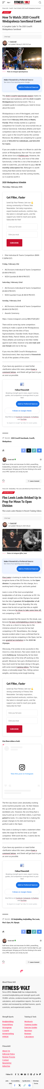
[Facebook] (15, 1074)
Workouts (28, 1021)
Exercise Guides (30, 1027)
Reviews (27, 1033)
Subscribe (14, 243)
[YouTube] (21, 1074)
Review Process (8, 1057)
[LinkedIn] (37, 1074)
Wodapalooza (6, 441)
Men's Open (6, 923)
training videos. (22, 667)
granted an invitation (14, 640)
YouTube (24, 419)
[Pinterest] (31, 1074)
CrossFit (7, 12)
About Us (6, 1051)
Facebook (19, 417)
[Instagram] (41, 459)
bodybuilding (27, 919)
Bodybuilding (8, 492)
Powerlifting (7, 1024)
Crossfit (31, 438)
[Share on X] (19, 1085)
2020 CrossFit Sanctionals (19, 438)
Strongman (7, 1027)
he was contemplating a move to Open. (25, 622)
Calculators (29, 1037)
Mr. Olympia (15, 923)
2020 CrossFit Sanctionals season (19, 96)
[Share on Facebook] (14, 1085)
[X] (18, 1074)
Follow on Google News (22, 411)
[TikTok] (34, 1074)
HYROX (5, 1037)
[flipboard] (40, 1074)
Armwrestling (8, 1033)
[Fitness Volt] (22, 2)
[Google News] (25, 1074)
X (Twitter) (34, 417)
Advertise (6, 1066)
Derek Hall (13, 42)
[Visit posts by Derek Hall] (4, 459)
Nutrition (28, 1030)
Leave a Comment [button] (34, 481)
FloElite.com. (23, 155)
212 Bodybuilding (16, 919)
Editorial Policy (8, 1054)
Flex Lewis (6, 577)
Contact (5, 1060)
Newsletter (6, 1063)
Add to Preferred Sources (28, 87)
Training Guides (30, 1024)
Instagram (27, 417)
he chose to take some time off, (28, 610)
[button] (4, 2)
